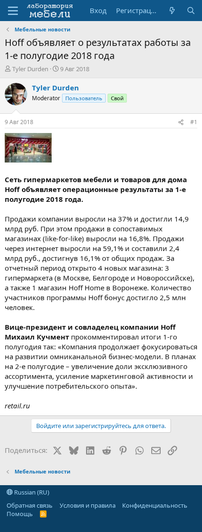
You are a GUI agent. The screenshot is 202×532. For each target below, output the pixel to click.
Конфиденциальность (154, 505)
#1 (193, 122)
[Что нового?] (172, 10)
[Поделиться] (181, 122)
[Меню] (13, 10)
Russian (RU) (31, 492)
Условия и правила (88, 505)
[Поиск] (191, 10)
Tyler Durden (30, 69)
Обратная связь (30, 505)
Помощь (20, 514)
